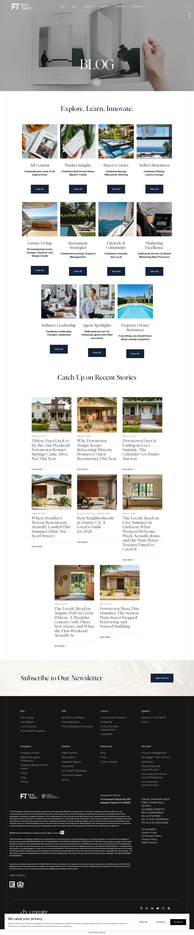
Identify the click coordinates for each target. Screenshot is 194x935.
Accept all (178, 922)
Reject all (143, 922)
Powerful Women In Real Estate (34, 767)
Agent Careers (70, 752)
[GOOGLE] (169, 908)
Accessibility (148, 829)
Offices (24, 781)
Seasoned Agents (71, 761)
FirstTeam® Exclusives (33, 730)
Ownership (68, 766)
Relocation (147, 761)
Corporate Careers (72, 775)
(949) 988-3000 (160, 799)
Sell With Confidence (73, 717)
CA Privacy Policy (151, 835)
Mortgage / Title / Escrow (155, 757)
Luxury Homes (28, 726)
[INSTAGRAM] (146, 908)
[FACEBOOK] (141, 908)
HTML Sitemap (108, 761)
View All (40, 189)
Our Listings (27, 717)
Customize (160, 922)
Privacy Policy (149, 839)
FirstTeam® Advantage (74, 770)
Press (24, 772)
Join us (145, 721)
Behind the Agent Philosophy (30, 759)
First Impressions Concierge (77, 726)
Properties (106, 721)
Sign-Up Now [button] (162, 678)
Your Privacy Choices (97, 932)
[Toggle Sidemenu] (189, 6)
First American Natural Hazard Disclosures (154, 776)
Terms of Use (149, 832)
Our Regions (27, 721)
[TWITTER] (163, 908)
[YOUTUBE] (158, 908)
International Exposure (113, 717)
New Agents (68, 757)
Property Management (154, 752)
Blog (23, 777)
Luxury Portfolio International (109, 728)
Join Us (65, 779)
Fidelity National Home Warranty (150, 768)
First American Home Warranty (150, 783)
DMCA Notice (17, 875)
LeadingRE (106, 734)
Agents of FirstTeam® (153, 717)
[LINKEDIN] (152, 908)
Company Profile (30, 752)
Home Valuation (70, 721)
